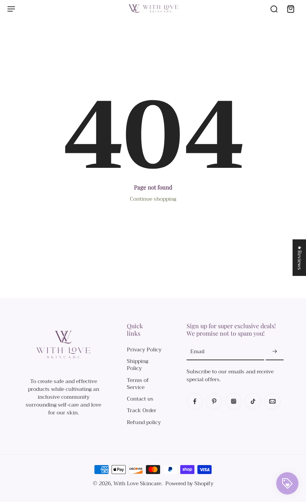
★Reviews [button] (299, 257)
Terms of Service (138, 384)
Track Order (141, 410)
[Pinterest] (214, 401)
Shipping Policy (137, 365)
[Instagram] (233, 401)
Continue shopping (153, 198)
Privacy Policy (144, 349)
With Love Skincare (137, 483)
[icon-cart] (290, 8)
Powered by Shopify (189, 483)
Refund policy (144, 422)
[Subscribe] (275, 351)
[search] (274, 8)
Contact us (140, 398)
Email (197, 351)
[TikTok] (253, 401)
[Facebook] (195, 401)
